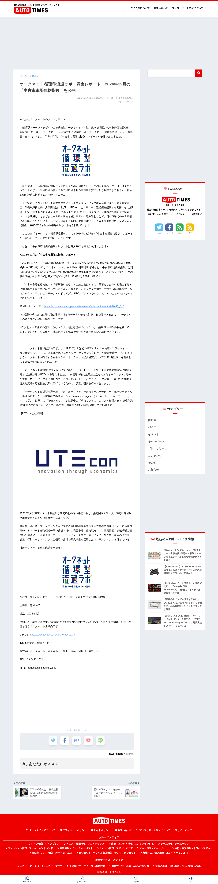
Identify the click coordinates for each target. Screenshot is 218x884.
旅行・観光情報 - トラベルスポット (194, 848)
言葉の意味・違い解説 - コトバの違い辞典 (178, 866)
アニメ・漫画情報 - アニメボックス (85, 843)
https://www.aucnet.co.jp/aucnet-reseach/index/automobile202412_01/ (84, 306)
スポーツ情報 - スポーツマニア (116, 848)
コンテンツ (155, 455)
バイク (152, 427)
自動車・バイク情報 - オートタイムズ (52, 852)
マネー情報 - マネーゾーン (153, 848)
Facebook (169, 233)
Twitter (159, 233)
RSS (190, 233)
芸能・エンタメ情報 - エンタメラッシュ (132, 843)
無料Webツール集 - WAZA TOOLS (130, 866)
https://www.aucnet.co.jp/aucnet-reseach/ (52, 634)
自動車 (130, 753)
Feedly (179, 233)
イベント (153, 434)
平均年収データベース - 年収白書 (87, 866)
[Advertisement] (109, 41)
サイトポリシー (102, 830)
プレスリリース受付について (187, 8)
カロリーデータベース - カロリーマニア (41, 866)
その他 (152, 462)
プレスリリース (157, 448)
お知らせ (153, 469)
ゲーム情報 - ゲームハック (175, 843)
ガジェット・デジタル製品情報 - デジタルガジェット (107, 852)
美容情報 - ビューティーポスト (76, 848)
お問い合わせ (161, 8)
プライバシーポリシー (74, 830)
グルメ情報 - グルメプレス (45, 843)
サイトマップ (184, 830)
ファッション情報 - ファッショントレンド (30, 848)
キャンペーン (156, 441)
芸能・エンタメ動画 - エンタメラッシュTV (165, 852)
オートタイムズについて (136, 8)
